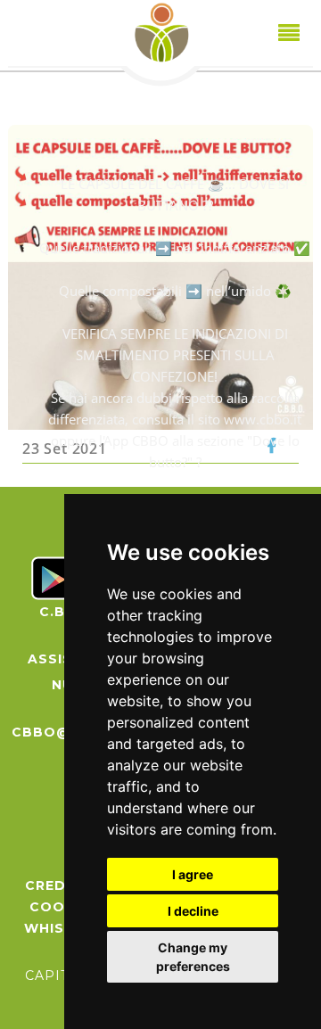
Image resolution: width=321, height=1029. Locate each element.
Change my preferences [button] (193, 957)
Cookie (58, 907)
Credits (58, 885)
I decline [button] (193, 910)
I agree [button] (192, 874)
